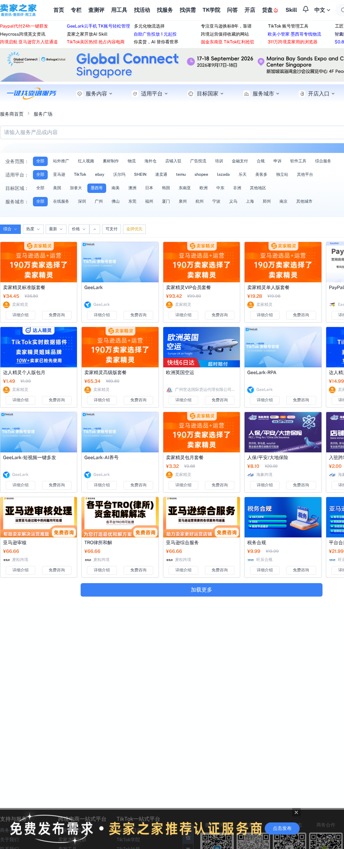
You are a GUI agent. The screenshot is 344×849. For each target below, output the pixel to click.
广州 (99, 201)
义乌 (233, 201)
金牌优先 (134, 229)
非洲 (237, 188)
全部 (40, 161)
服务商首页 (12, 114)
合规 (261, 161)
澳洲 (132, 188)
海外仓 (150, 161)
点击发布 (282, 828)
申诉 (277, 161)
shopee (201, 174)
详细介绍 (20, 315)
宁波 (216, 201)
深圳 (82, 201)
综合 (7, 229)
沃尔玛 (119, 174)
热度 (30, 229)
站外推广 (61, 161)
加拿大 (76, 188)
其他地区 (258, 188)
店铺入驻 (173, 161)
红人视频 (86, 161)
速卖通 (161, 174)
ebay (99, 174)
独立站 (282, 174)
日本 (149, 188)
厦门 (166, 201)
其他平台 (305, 174)
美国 (57, 188)
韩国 (166, 188)
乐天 (243, 174)
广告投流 (198, 161)
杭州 (200, 201)
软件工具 (298, 161)
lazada (223, 174)
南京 (284, 201)
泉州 (183, 201)
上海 (250, 201)
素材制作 (111, 161)
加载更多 (201, 590)
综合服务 (323, 161)
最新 (53, 229)
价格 (76, 229)
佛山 (116, 201)
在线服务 (61, 201)
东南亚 (185, 188)
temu (181, 174)
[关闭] (296, 812)
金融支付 (240, 161)
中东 (220, 188)
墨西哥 (97, 188)
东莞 (132, 201)
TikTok (80, 174)
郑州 (267, 201)
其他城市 (304, 201)
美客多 (261, 174)
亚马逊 (59, 174)
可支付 (111, 229)
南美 (116, 188)
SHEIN (140, 174)
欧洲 (204, 188)
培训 (219, 161)
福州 (149, 201)
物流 (132, 161)
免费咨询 (57, 315)
